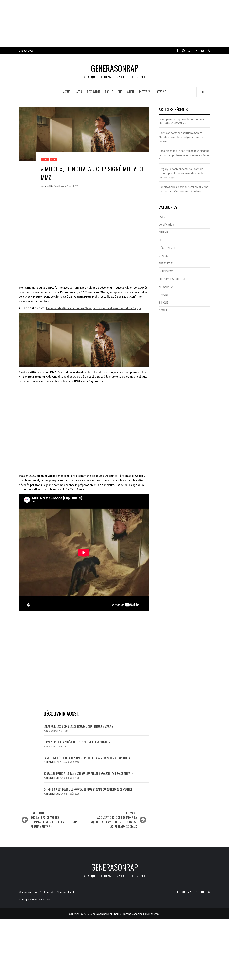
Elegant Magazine (132, 913)
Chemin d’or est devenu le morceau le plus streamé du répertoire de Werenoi (88, 789)
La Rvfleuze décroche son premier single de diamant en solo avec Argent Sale (88, 758)
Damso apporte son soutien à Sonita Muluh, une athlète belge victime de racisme (181, 137)
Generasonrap (114, 68)
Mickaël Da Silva (54, 762)
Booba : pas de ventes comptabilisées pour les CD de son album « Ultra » (54, 820)
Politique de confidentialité (34, 899)
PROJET (109, 92)
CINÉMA (163, 232)
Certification (166, 224)
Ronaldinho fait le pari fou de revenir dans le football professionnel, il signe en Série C (184, 155)
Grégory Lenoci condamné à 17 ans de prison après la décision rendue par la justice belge (181, 173)
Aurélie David (52, 186)
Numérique (166, 287)
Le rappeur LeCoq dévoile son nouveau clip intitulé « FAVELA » (78, 726)
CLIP (120, 92)
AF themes (153, 913)
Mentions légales (66, 892)
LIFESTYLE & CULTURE (172, 279)
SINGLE (130, 92)
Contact (48, 892)
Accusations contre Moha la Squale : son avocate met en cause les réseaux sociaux (113, 820)
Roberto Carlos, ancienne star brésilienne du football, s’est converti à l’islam (183, 189)
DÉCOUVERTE (93, 92)
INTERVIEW (144, 92)
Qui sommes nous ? (30, 892)
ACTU (79, 92)
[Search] (203, 92)
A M (49, 730)
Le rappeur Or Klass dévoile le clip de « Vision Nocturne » (77, 742)
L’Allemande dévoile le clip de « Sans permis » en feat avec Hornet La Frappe (93, 308)
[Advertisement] (100, 23)
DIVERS (163, 256)
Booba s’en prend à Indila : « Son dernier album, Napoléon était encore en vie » (88, 774)
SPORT (163, 310)
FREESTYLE (160, 92)
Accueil (67, 92)
